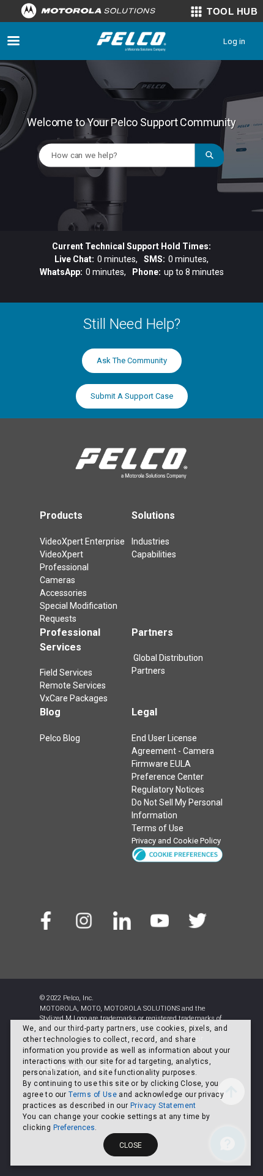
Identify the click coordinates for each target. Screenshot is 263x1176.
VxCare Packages (74, 698)
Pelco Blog (60, 738)
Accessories (63, 593)
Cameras (57, 580)
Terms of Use (93, 1094)
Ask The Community (132, 360)
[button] (177, 854)
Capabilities (154, 554)
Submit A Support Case (132, 396)
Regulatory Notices (168, 789)
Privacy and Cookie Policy (176, 840)
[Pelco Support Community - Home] (131, 41)
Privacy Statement (163, 1105)
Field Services (66, 672)
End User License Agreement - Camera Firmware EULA (173, 751)
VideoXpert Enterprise (82, 541)
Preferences (74, 1127)
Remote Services (73, 685)
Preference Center (168, 777)
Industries (150, 541)
